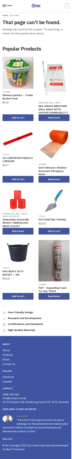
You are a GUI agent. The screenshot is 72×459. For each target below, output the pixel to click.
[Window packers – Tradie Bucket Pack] (18, 73)
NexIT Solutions (15, 449)
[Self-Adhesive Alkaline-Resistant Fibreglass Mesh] (54, 144)
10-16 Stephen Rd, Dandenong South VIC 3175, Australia (36, 402)
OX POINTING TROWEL (52, 219)
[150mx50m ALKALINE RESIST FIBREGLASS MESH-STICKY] (18, 199)
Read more (54, 117)
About (6, 359)
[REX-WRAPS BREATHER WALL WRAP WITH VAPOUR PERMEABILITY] (54, 78)
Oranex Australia (41, 445)
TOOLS (6, 155)
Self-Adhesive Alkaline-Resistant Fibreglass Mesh (53, 171)
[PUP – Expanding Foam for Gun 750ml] (54, 260)
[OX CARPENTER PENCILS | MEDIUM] (18, 139)
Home (5, 15)
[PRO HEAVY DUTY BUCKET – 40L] (18, 252)
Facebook (8, 376)
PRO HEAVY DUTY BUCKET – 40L (13, 273)
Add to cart (18, 117)
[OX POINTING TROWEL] (54, 200)
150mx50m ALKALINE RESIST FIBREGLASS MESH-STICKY (16, 223)
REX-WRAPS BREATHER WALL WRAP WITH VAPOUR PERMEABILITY (53, 109)
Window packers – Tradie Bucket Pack (18, 97)
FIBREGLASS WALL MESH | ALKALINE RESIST (15, 215)
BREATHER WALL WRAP (50, 103)
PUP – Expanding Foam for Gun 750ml (52, 289)
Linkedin (7, 381)
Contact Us (9, 364)
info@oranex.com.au (14, 398)
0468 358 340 (11, 394)
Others (7, 92)
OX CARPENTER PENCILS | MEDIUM (18, 159)
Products (8, 354)
